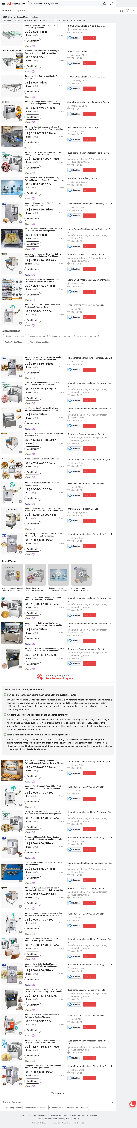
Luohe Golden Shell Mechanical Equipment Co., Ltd (89, 230)
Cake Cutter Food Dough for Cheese (44, 762)
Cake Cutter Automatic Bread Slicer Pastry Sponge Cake (44, 128)
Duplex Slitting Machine (48, 342)
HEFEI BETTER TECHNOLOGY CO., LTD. (85, 305)
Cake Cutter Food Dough (42, 280)
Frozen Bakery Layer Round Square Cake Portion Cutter (43, 1041)
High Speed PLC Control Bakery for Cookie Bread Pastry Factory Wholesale (45, 179)
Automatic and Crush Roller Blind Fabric (42, 26)
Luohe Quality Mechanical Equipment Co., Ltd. (89, 279)
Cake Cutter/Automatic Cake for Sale (44, 434)
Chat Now (76, 38)
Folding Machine (17, 336)
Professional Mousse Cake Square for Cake (43, 838)
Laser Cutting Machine (61, 20)
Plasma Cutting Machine (78, 20)
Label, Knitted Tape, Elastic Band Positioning (42, 306)
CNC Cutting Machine (30, 20)
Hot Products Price (39, 1115)
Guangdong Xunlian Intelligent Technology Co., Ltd (89, 154)
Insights (93, 1115)
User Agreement (50, 1118)
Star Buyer (76, 1115)
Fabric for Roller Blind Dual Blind (43, 77)
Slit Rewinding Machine (48, 336)
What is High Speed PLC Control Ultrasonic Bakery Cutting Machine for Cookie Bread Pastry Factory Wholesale (58, 589)
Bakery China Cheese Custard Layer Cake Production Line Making (43, 812)
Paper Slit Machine (71, 336)
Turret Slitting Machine (73, 342)
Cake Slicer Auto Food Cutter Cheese (43, 535)
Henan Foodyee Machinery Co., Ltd (83, 127)
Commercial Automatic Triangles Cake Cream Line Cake (43, 599)
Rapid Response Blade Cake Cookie (43, 863)
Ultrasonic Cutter (56, 1107)
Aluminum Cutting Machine (35, 1107)
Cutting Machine (7, 20)
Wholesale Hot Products (59, 1115)
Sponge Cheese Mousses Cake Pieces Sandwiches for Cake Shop (44, 103)
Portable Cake (42, 459)
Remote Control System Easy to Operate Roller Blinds (42, 52)
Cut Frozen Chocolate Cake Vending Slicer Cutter (43, 153)
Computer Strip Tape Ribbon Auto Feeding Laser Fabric (44, 787)
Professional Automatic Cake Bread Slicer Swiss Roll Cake (43, 229)
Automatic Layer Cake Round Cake (41, 965)
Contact (76, 1118)
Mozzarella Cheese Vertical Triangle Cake (44, 358)
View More (56, 1093)
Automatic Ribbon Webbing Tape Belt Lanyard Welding (44, 914)
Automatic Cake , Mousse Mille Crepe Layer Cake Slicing (45, 509)
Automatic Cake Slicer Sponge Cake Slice (44, 204)
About (38, 1118)
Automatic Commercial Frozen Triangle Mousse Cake (44, 940)
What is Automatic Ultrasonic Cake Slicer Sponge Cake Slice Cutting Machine (81, 589)
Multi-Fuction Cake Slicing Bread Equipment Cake (42, 409)
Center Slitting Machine (95, 336)
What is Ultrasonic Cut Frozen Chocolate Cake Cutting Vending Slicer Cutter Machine (34, 589)
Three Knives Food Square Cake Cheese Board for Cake (42, 384)
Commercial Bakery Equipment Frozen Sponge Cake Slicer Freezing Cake (43, 990)
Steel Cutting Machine (13, 1107)
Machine (17, 20)
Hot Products (24, 1115)
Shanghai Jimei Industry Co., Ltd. (83, 178)
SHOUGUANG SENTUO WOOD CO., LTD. (86, 25)
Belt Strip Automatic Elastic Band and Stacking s (42, 1016)
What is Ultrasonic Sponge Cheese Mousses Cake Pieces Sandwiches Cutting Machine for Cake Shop (12, 589)
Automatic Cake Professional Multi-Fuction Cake (44, 624)
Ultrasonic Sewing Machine (77, 1107)
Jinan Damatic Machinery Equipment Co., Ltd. (89, 102)
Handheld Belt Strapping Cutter (42, 484)
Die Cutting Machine (45, 20)
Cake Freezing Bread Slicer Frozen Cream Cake (44, 649)
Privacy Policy (64, 1118)
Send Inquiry (33, 40)
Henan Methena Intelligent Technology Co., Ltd (89, 203)
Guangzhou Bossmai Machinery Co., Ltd (86, 254)
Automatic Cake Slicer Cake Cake (43, 255)
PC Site (85, 1115)
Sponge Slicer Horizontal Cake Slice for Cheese (43, 1067)
